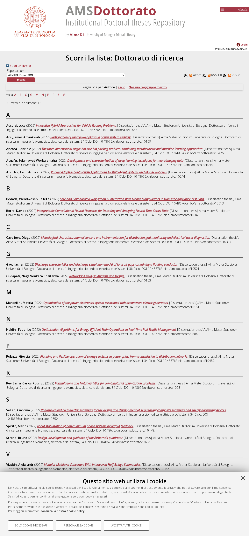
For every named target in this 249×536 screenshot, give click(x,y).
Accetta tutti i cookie (126, 525)
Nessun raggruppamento (148, 87)
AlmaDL (243, 9)
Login (244, 44)
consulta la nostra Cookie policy (63, 511)
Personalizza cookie (78, 525)
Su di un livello (20, 66)
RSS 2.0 (236, 75)
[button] (21, 79)
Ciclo (121, 87)
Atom (196, 75)
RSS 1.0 (216, 75)
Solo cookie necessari (31, 525)
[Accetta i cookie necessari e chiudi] (243, 478)
